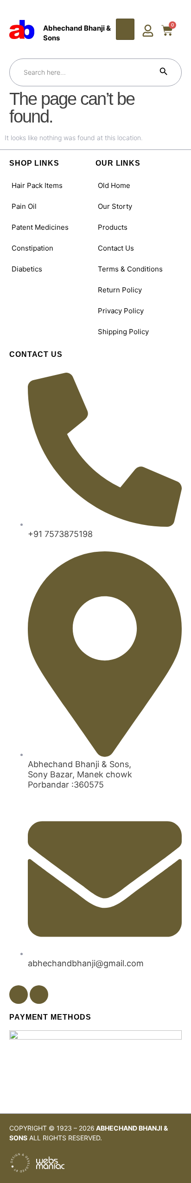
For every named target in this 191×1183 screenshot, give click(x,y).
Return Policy (120, 289)
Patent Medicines (40, 227)
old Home (114, 185)
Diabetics (27, 269)
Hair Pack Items (37, 185)
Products (112, 227)
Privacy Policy (121, 310)
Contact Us (116, 248)
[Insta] (39, 994)
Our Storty (115, 206)
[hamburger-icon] (125, 29)
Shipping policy (123, 331)
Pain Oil (24, 206)
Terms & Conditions (130, 269)
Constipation (32, 248)
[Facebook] (18, 994)
